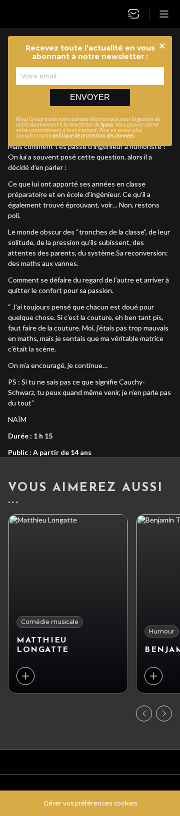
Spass (106, 124)
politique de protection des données (93, 135)
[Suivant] (164, 714)
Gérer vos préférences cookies (90, 803)
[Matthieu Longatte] (68, 603)
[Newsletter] (134, 14)
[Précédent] (144, 714)
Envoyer (90, 97)
